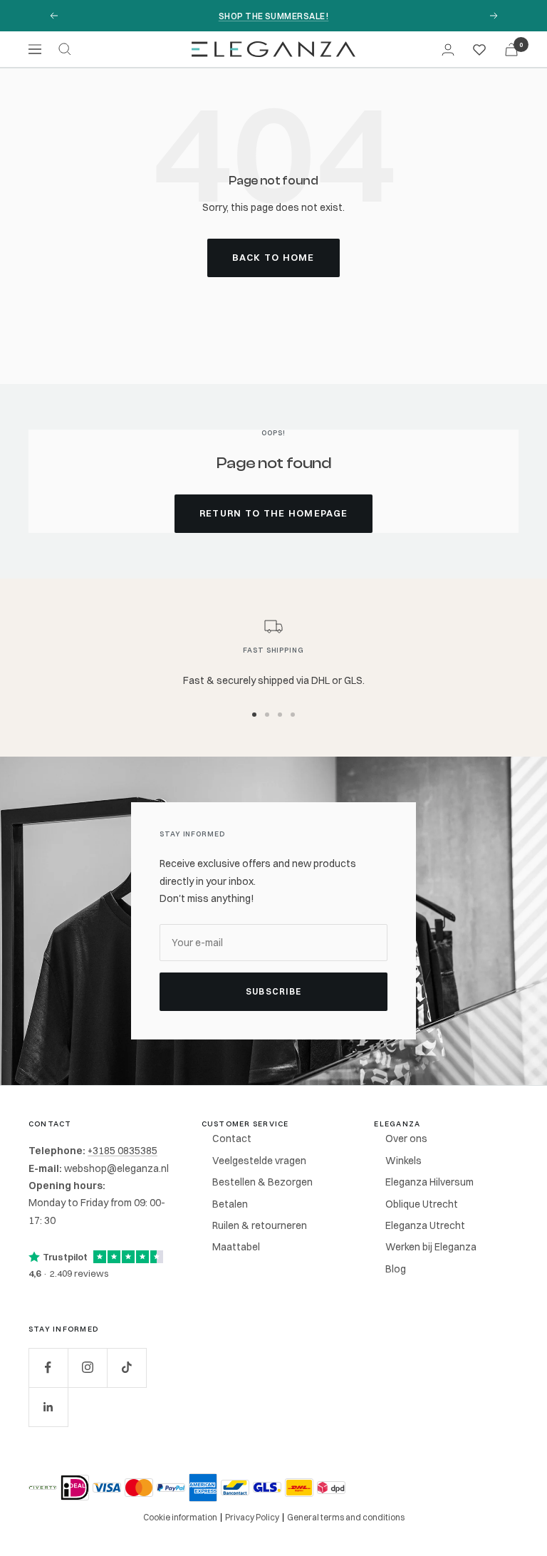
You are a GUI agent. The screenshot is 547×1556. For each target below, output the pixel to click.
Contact (231, 1138)
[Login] (448, 49)
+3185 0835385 (122, 1150)
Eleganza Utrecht (425, 1225)
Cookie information (180, 1517)
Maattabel (236, 1246)
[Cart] (511, 49)
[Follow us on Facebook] (48, 1367)
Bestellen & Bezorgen (262, 1182)
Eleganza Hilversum (429, 1182)
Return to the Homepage (273, 513)
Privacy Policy (252, 1517)
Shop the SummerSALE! (274, 16)
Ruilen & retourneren (259, 1225)
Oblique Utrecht (421, 1204)
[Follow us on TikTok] (126, 1367)
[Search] (64, 49)
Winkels (403, 1160)
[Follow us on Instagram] (87, 1367)
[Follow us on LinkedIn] (48, 1406)
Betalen (230, 1204)
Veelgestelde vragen (259, 1160)
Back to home (273, 257)
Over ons (406, 1138)
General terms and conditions (346, 1517)
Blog (395, 1268)
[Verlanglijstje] (479, 49)
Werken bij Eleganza (430, 1246)
